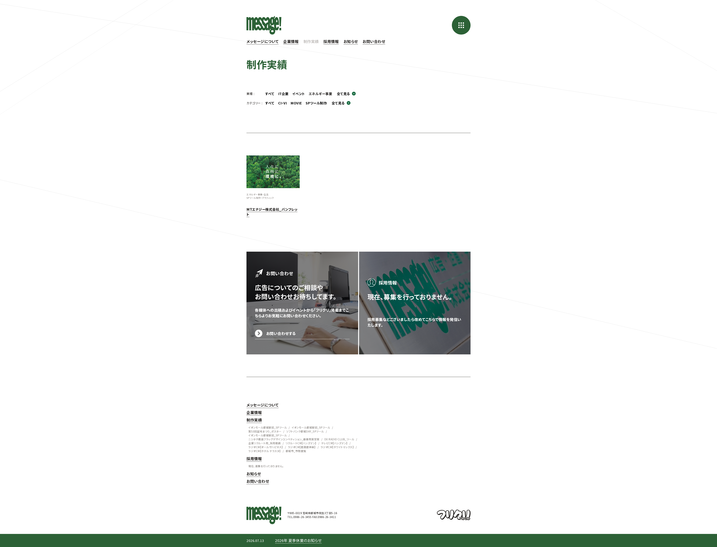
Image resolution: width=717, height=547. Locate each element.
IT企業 (283, 93)
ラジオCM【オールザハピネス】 (265, 447)
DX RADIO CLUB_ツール (339, 439)
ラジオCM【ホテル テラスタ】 (264, 451)
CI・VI (282, 103)
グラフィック (268, 197)
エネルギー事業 (254, 194)
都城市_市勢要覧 (296, 451)
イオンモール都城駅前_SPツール (267, 427)
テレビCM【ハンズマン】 (334, 443)
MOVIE (296, 103)
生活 (266, 194)
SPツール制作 (316, 103)
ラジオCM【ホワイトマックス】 (337, 447)
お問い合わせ (374, 41)
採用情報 (331, 41)
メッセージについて (262, 41)
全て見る (343, 93)
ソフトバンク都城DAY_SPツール (305, 431)
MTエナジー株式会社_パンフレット (271, 212)
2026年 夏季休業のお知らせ (298, 540)
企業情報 (291, 41)
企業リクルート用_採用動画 (264, 443)
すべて (269, 93)
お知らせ (351, 41)
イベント (298, 93)
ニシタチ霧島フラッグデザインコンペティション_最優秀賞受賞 (283, 439)
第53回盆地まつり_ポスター (264, 431)
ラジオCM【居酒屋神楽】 (302, 447)
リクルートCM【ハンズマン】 (301, 443)
